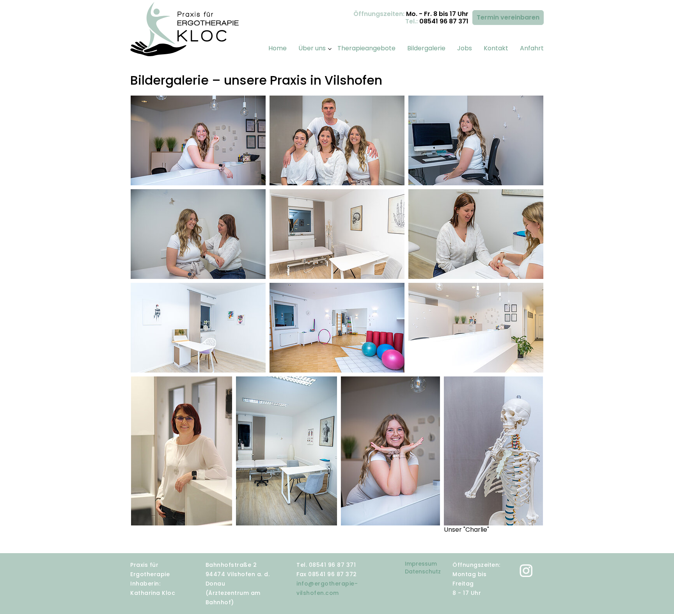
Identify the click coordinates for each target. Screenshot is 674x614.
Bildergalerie (426, 48)
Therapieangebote (366, 48)
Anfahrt (532, 48)
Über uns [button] (312, 48)
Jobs (464, 48)
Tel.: (436, 21)
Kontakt (496, 48)
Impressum (421, 564)
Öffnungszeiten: (410, 14)
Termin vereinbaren (508, 17)
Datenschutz (423, 571)
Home (277, 48)
